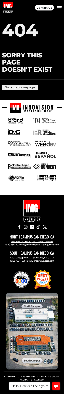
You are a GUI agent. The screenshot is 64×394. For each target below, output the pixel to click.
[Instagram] (25, 227)
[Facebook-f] (19, 227)
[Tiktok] (38, 227)
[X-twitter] (45, 227)
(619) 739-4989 (17, 260)
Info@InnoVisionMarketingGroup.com (40, 244)
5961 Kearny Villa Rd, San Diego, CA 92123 (32, 241)
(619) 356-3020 (13, 244)
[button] (59, 7)
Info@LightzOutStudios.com (40, 260)
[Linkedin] (32, 227)
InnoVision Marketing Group (42, 376)
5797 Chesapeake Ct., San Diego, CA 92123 (32, 257)
